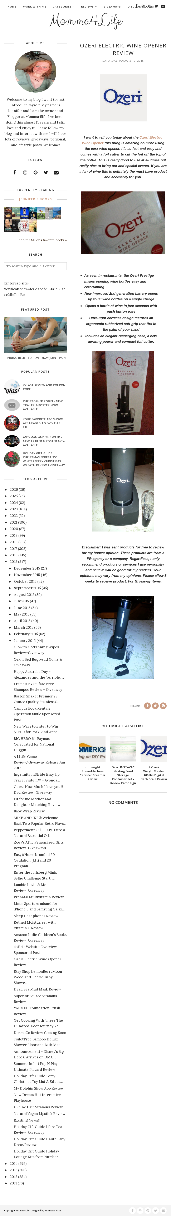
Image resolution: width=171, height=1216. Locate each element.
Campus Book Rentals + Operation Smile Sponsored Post (37, 714)
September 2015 (27, 588)
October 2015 (25, 581)
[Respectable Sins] (8, 217)
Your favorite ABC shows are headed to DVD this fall (43, 423)
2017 (13, 548)
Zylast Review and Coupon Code (44, 387)
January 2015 (25, 640)
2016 (14, 555)
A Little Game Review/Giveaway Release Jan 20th (39, 762)
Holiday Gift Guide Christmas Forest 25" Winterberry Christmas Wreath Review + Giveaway (44, 459)
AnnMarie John (53, 1210)
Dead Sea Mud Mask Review (37, 989)
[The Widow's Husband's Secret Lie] (33, 218)
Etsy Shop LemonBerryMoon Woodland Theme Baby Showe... (38, 977)
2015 (13, 561)
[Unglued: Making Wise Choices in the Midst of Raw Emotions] (41, 218)
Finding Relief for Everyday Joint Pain (35, 358)
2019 (14, 535)
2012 (13, 1176)
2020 (14, 528)
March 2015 (23, 627)
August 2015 (24, 594)
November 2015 (27, 574)
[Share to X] (155, 705)
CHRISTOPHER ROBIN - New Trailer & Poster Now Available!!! (43, 405)
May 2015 (21, 614)
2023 (14, 509)
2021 (13, 522)
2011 (13, 1183)
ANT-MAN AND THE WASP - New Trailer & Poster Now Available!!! (44, 441)
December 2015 (27, 568)
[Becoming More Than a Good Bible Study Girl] (8, 230)
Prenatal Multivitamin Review (39, 897)
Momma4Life (85, 21)
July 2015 (21, 601)
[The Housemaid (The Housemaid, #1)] (24, 218)
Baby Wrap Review (29, 811)
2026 (14, 489)
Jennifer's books (35, 199)
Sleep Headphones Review (36, 916)
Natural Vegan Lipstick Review (39, 1113)
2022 (14, 515)
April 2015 (22, 620)
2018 (14, 542)
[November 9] (24, 231)
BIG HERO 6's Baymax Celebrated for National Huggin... (34, 744)
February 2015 (26, 634)
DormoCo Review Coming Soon (40, 1032)
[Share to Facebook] (147, 705)
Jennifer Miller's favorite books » (42, 240)
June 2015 (22, 607)
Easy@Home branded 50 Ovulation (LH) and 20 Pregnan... (34, 860)
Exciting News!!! (27, 1120)
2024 (14, 502)
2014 (14, 1163)
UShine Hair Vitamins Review (38, 1107)
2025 (14, 496)
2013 (13, 1170)
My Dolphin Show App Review (39, 1088)
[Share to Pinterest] (163, 705)
